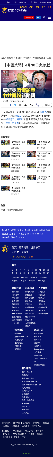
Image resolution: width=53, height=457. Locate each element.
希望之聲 (6, 434)
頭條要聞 (15, 277)
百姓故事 (25, 403)
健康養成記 (19, 343)
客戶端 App (36, 426)
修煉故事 (25, 410)
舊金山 (5, 234)
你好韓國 (37, 340)
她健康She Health (21, 337)
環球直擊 (15, 295)
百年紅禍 (25, 394)
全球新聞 (15, 292)
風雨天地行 (26, 397)
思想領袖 (28, 304)
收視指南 (26, 423)
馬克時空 (28, 320)
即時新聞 (33, 277)
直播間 (24, 252)
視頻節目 (10, 58)
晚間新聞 (15, 301)
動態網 (40, 434)
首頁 (3, 58)
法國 (48, 230)
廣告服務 (15, 426)
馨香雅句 (41, 301)
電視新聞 (19, 58)
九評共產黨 (26, 388)
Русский (5, 237)
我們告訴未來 (27, 372)
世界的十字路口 (31, 317)
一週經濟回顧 (17, 314)
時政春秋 (28, 301)
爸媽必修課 (42, 307)
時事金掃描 (29, 298)
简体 (35, 2)
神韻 (8, 2)
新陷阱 (18, 115)
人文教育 (42, 288)
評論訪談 (29, 288)
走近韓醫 (18, 349)
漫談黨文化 (26, 406)
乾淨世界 (39, 431)
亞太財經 (15, 323)
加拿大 (20, 230)
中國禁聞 (27, 58)
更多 (24, 437)
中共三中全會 (12, 123)
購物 (31, 257)
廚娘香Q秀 (38, 355)
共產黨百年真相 (28, 378)
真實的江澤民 (27, 391)
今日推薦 (43, 277)
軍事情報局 (29, 310)
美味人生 (37, 346)
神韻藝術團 (17, 431)
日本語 (14, 237)
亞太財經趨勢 (17, 320)
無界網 (5, 437)
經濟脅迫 (10, 119)
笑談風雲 (41, 295)
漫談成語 (41, 304)
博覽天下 (15, 281)
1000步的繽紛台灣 (40, 360)
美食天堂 (37, 343)
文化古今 (41, 310)
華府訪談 (15, 310)
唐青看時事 (29, 314)
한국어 (22, 237)
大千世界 (37, 352)
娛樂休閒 (38, 329)
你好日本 (37, 337)
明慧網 (31, 434)
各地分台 (22, 2)
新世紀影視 (15, 437)
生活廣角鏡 (38, 334)
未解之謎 (41, 292)
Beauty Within (39, 349)
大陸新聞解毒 (30, 323)
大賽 (15, 2)
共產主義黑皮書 (28, 400)
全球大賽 (41, 281)
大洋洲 (35, 230)
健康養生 (19, 329)
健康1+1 (18, 334)
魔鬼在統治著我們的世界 (31, 385)
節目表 (15, 252)
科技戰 (20, 119)
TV (39, 17)
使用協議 (46, 423)
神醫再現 (18, 346)
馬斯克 (43, 112)
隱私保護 (36, 423)
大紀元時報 (29, 431)
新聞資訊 (23, 247)
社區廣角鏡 (16, 317)
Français (39, 234)
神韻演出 (32, 281)
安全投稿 (6, 426)
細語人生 (28, 326)
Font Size (31, 104)
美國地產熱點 (43, 314)
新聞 (14, 265)
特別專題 (26, 368)
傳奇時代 (25, 375)
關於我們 (16, 423)
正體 (30, 2)
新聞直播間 (29, 17)
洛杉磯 (27, 230)
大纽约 (13, 230)
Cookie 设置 (26, 453)
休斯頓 (42, 230)
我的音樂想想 (39, 365)
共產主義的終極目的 (29, 381)
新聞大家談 (29, 292)
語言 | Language (45, 2)
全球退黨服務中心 (19, 434)
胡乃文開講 (19, 340)
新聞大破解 (29, 307)
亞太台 (12, 234)
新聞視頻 (16, 288)
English (30, 234)
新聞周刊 (15, 307)
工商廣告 (25, 413)
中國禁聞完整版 (39, 58)
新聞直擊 (15, 304)
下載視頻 (46, 105)
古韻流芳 (41, 298)
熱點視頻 (24, 277)
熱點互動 (28, 295)
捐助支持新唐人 (19, 257)
